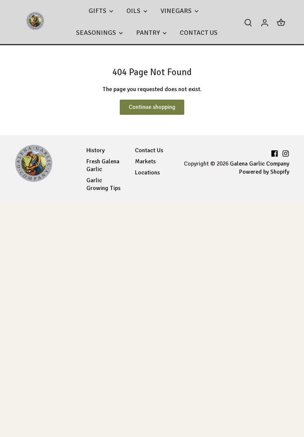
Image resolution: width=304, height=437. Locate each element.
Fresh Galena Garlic (102, 165)
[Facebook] (274, 152)
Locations (147, 172)
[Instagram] (285, 152)
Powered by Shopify (264, 172)
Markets (145, 161)
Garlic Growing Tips (103, 184)
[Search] (248, 22)
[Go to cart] (281, 22)
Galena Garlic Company (259, 163)
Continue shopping (152, 107)
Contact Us (149, 150)
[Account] (265, 22)
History (95, 150)
